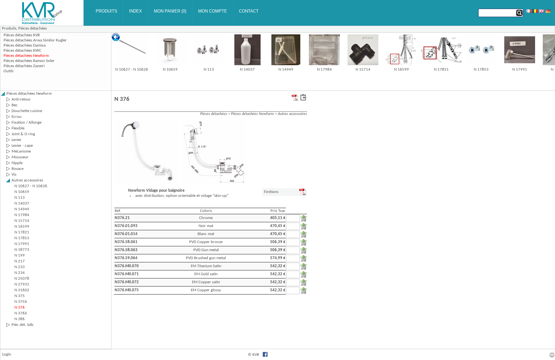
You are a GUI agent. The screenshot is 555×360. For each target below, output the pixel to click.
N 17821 (441, 69)
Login (6, 354)
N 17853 (481, 69)
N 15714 (363, 69)
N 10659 (170, 69)
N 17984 (324, 69)
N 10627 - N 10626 (131, 69)
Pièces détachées (32, 28)
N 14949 (285, 69)
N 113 (209, 69)
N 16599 (401, 69)
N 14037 (247, 69)
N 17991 (519, 69)
